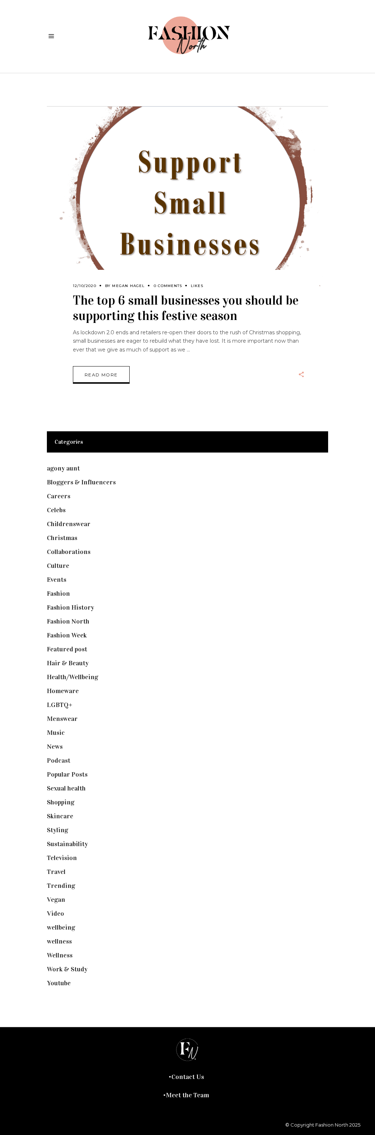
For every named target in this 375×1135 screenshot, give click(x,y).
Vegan (56, 900)
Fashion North (68, 621)
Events (56, 580)
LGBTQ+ (60, 705)
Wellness (60, 955)
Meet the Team (187, 1095)
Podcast (58, 760)
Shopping (60, 802)
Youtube (59, 983)
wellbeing (61, 927)
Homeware (63, 691)
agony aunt (63, 468)
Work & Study (67, 969)
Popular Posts (67, 774)
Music (56, 733)
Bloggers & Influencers (81, 482)
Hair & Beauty (68, 663)
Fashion (58, 593)
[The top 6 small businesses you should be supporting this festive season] (187, 202)
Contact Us (187, 1077)
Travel (56, 872)
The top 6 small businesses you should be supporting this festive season (185, 308)
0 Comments (168, 285)
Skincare (60, 816)
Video (55, 913)
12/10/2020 (84, 285)
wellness (59, 941)
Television (62, 858)
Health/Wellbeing (72, 677)
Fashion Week (67, 635)
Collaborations (68, 552)
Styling (57, 830)
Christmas (62, 538)
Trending (61, 886)
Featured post (67, 649)
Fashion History (70, 607)
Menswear (62, 719)
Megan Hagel (128, 285)
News (55, 747)
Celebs (56, 510)
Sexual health (66, 788)
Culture (58, 566)
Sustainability (67, 844)
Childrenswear (68, 524)
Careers (58, 496)
